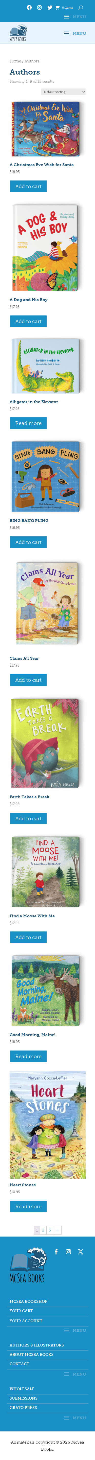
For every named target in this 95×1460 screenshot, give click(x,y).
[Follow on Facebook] (56, 1252)
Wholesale (22, 1389)
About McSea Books (31, 1355)
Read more (28, 423)
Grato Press (23, 1408)
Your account (26, 1321)
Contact (19, 1364)
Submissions (23, 1399)
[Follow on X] (80, 1252)
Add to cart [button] (28, 186)
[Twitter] (49, 8)
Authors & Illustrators (37, 1345)
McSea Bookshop (28, 1302)
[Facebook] (29, 8)
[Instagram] (39, 8)
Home (15, 61)
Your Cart (21, 1311)
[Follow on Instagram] (68, 1252)
